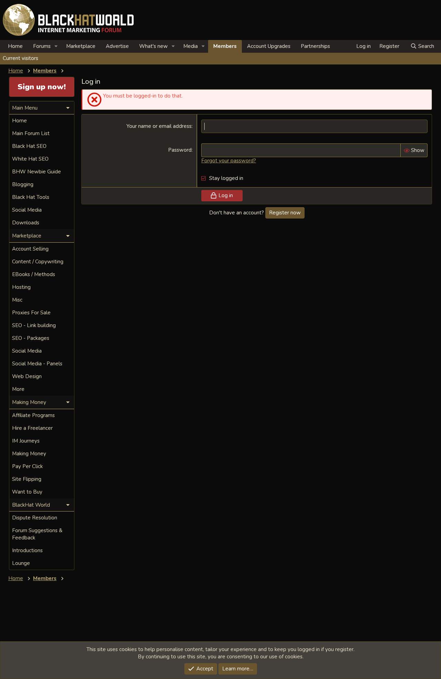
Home (15, 46)
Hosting (21, 287)
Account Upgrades (268, 46)
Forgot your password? (228, 160)
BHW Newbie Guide (36, 171)
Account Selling (30, 248)
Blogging (22, 184)
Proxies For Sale (31, 312)
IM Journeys (26, 440)
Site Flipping (26, 479)
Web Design (27, 376)
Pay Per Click (27, 466)
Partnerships (315, 46)
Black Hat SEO (29, 146)
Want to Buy (27, 491)
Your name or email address (159, 126)
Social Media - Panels (37, 363)
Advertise (117, 46)
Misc (17, 299)
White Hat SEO (30, 158)
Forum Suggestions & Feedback (37, 534)
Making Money (29, 453)
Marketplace (80, 46)
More (18, 389)
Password (180, 149)
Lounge (21, 563)
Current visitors (20, 58)
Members (225, 46)
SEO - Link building (34, 325)
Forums (42, 46)
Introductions (27, 550)
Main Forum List (31, 133)
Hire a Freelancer (32, 428)
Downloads (25, 222)
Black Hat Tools (30, 197)
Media (190, 46)
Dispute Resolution (34, 517)
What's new (153, 46)
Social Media (27, 209)
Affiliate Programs (33, 415)
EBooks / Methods (33, 274)
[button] (56, 46)
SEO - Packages (30, 338)
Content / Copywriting (37, 261)
